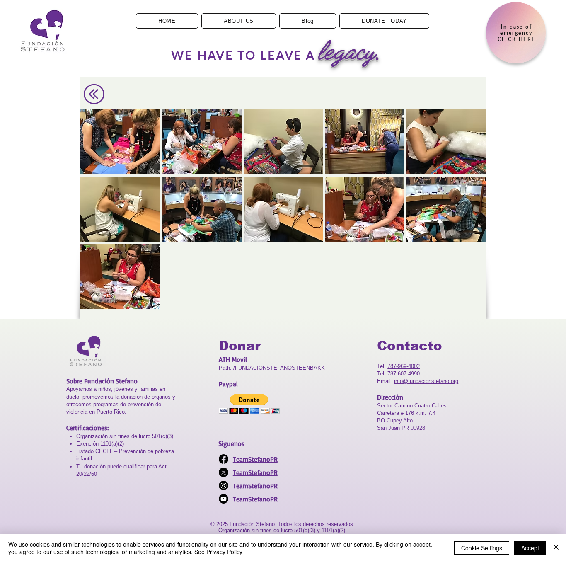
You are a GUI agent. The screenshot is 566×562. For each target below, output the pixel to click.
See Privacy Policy (218, 551)
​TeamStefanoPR (255, 499)
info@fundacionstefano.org (426, 381)
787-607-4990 (403, 374)
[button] (120, 141)
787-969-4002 (403, 366)
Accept (530, 548)
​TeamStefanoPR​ (255, 472)
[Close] (556, 547)
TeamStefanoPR (255, 459)
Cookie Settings (481, 548)
